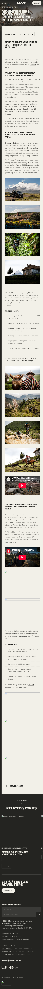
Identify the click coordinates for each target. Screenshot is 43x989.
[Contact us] (20, 960)
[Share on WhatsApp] (28, 34)
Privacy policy (6, 977)
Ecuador (33, 64)
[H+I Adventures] (21, 3)
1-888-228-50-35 (9, 937)
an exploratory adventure (20, 636)
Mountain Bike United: (10, 951)
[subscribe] (39, 914)
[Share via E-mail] (32, 34)
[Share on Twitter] (20, 34)
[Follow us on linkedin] (3, 960)
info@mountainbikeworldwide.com (16, 939)
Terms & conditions (17, 977)
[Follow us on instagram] (8, 960)
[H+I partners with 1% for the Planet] (10, 967)
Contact (37, 3)
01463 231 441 (8, 934)
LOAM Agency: (7, 948)
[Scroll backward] (4, 866)
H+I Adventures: (8, 954)
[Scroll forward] (8, 866)
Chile (7, 67)
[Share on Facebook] (24, 34)
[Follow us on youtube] (14, 960)
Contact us (8, 890)
